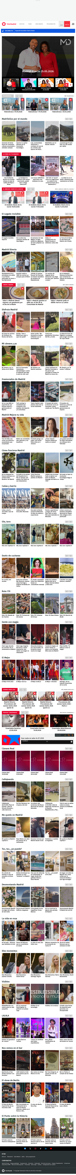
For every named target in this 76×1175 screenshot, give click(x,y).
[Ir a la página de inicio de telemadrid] (9, 24)
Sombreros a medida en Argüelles (52, 827)
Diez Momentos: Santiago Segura (37, 963)
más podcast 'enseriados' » (67, 712)
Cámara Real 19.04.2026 (52, 761)
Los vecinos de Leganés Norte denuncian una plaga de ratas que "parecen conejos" (52, 262)
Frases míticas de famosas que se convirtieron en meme (23, 931)
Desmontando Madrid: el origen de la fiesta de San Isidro (9, 897)
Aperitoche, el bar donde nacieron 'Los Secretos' (9, 1060)
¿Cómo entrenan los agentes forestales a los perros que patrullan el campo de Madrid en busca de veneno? (52, 356)
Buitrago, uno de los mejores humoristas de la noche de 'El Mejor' (66, 670)
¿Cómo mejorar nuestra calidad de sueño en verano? (52, 427)
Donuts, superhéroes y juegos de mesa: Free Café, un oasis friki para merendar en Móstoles (52, 498)
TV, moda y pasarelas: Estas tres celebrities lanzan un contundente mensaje (37, 568)
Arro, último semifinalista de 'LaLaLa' (52, 1028)
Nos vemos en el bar (12, 1048)
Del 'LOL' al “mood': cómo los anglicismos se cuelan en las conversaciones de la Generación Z (52, 166)
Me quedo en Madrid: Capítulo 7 (66, 827)
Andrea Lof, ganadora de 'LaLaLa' (9, 1028)
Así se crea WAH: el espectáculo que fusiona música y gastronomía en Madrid (9, 391)
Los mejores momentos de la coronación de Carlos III (52, 931)
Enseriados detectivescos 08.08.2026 (61, 720)
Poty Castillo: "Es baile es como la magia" (66, 634)
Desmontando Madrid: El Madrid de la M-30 (66, 897)
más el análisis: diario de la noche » (64, 189)
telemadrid (7, 1170)
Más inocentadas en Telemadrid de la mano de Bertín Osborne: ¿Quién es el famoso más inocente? (23, 1092)
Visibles (6, 982)
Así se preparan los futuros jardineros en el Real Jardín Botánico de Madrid (9, 463)
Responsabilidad (14, 1163)
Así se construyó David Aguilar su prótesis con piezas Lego (22, 1008)
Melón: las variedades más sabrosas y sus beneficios (23, 427)
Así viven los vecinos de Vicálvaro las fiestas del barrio (9, 322)
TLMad (30, 24)
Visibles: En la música (52, 994)
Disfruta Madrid (9, 310)
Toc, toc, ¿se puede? (12, 849)
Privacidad (27, 1164)
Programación (51, 24)
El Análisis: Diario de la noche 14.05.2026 (61, 197)
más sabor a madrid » (68, 284)
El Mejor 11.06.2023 (52, 670)
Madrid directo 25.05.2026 (38, 56)
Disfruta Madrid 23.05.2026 (63, 82)
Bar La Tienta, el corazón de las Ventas (66, 1060)
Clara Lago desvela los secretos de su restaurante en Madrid (9, 634)
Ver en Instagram (35, 1148)
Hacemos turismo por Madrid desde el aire (37, 827)
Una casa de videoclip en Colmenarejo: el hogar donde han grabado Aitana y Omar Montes (37, 861)
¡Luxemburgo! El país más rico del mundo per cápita (66, 131)
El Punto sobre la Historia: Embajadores (9, 1128)
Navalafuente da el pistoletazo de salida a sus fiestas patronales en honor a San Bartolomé (9, 262)
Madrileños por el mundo (14, 119)
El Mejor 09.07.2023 (9, 670)
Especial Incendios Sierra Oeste (25, 30)
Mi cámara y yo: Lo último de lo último (9, 356)
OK (47, 741)
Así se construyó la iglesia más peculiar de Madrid (52, 897)
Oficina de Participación (17, 1164)
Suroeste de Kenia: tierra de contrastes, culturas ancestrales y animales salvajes (9, 131)
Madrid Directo (9, 249)
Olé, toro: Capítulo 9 (23, 534)
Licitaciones (67, 1163)
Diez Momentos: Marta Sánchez (52, 963)
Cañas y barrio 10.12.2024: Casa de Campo (9, 498)
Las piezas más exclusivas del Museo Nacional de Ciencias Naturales (37, 791)
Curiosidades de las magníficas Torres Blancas (37, 910)
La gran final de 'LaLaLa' (23, 1028)
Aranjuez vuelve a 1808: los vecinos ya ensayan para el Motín (23, 262)
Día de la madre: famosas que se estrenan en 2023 (66, 931)
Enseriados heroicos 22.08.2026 (13, 720)
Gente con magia (10, 622)
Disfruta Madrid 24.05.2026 (46, 82)
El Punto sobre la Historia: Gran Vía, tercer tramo (52, 1128)
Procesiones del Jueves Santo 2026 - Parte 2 (64, 696)
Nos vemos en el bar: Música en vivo (37, 1060)
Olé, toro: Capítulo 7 (52, 534)
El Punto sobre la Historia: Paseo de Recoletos (23, 1128)
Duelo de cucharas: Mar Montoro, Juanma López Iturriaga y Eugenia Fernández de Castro (23, 568)
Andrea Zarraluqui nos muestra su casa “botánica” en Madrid (23, 861)
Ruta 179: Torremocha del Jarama (23, 603)
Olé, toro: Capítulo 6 (66, 534)
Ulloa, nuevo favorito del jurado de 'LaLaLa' (66, 1028)
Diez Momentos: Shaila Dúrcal (23, 963)
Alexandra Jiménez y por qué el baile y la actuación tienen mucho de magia (37, 634)
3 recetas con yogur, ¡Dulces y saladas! (66, 568)
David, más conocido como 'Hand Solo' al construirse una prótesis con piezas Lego (23, 994)
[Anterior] (17, 96)
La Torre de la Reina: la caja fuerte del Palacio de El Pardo (66, 226)
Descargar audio (65, 735)
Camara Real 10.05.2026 (9, 761)
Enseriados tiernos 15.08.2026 (37, 720)
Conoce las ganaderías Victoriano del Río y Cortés (52, 322)
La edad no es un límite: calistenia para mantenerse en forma (66, 166)
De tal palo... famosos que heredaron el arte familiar (9, 931)
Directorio (30, 1163)
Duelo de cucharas (11, 556)
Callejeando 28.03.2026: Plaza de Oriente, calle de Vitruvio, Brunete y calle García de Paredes (9, 791)
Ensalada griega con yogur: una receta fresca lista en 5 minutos (37, 427)
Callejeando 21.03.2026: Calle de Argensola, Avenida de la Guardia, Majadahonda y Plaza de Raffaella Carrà (52, 791)
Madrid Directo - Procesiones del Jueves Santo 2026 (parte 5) (28, 696)
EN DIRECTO (9, 31)
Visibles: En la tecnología (37, 994)
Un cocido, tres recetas (9, 568)
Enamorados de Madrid (13, 379)
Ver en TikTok (40, 1149)
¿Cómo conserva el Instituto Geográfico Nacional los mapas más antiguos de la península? (66, 498)
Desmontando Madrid (13, 885)
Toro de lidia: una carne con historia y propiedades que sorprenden (9, 427)
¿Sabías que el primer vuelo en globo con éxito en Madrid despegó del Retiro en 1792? (52, 463)
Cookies (40, 1164)
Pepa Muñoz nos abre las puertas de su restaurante (23, 827)
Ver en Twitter (30, 1149)
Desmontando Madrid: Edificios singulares (23, 897)
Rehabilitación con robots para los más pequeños (8, 1007)
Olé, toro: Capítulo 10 (9, 534)
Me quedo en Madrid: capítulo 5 (9, 827)
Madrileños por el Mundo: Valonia (50, 143)
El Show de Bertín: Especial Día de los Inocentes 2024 (9, 1092)
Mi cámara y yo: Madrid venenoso (37, 356)
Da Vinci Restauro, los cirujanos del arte (23, 791)
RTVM (4, 1154)
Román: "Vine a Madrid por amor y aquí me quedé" (23, 322)
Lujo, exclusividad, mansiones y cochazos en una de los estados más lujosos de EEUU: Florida (37, 131)
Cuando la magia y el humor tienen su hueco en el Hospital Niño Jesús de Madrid (52, 634)
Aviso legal (33, 1164)
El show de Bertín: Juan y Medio (66, 1092)
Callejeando (8, 779)
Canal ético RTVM (6, 1164)
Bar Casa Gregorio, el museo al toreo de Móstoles (52, 1060)
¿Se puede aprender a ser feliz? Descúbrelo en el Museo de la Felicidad (66, 427)
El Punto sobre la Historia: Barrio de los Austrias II (37, 1128)
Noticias (21, 24)
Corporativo (6, 1160)
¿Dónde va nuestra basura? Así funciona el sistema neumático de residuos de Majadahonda (37, 262)
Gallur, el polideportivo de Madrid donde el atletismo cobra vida (52, 226)
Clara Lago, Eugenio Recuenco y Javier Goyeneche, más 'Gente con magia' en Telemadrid (23, 634)
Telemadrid (10, 1156)
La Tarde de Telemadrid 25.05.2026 (29, 82)
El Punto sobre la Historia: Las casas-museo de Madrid (66, 1128)
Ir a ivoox (72, 735)
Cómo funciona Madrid (13, 450)
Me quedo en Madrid (12, 815)
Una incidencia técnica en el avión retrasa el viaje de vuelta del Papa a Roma (9, 166)
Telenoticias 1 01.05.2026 (37, 104)
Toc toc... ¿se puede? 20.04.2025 (52, 861)
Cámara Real (8, 749)
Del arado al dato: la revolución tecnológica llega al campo (66, 463)
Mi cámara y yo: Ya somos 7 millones (66, 356)
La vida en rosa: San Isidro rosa (37, 931)
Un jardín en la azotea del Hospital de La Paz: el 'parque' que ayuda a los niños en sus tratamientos (23, 463)
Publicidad (37, 1163)
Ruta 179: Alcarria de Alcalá (66, 603)
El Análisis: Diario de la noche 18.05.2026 (13, 197)
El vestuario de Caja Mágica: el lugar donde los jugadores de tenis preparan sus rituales (37, 226)
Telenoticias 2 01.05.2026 (13, 104)
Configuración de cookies (49, 1164)
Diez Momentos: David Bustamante (66, 963)
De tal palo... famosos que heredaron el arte (8, 943)
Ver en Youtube (51, 1148)
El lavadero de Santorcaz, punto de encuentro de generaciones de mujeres (66, 391)
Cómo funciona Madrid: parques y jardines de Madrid (37, 463)
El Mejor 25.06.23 (37, 670)
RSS (69, 735)
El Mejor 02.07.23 (23, 670)
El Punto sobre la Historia (14, 1116)
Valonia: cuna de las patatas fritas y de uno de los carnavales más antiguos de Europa (52, 131)
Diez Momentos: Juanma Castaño (9, 963)
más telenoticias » (69, 96)
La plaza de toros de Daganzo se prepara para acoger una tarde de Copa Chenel (66, 322)
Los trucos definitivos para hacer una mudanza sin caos (37, 166)
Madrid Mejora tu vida (13, 415)
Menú (73, 24)
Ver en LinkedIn (45, 1148)
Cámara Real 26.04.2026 (37, 761)
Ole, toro (6, 522)
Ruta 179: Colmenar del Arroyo (37, 603)
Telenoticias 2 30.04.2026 (61, 104)
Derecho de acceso (46, 1163)
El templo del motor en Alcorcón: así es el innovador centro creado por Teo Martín (52, 391)
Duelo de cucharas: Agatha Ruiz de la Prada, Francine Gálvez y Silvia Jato (52, 568)
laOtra (23, 1156)
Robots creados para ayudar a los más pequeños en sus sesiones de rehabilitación (9, 994)
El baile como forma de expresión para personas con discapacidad (66, 1008)
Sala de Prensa (5, 1163)
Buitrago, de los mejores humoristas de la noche (66, 683)
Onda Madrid (39, 24)
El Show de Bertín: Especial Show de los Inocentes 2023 (52, 1092)
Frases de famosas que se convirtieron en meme (22, 944)
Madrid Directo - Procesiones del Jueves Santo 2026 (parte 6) (10, 696)
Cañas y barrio (9, 486)
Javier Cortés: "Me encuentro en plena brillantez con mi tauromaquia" (37, 322)
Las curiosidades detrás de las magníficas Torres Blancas (37, 897)
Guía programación (30, 1156)
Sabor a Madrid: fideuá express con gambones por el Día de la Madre (13, 293)
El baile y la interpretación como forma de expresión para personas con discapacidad (66, 994)
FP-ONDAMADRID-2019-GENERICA (11, 740)
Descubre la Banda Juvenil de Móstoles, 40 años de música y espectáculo (37, 498)
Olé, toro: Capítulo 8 (37, 534)
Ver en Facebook (25, 1149)
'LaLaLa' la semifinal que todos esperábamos (37, 1028)
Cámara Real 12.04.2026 (66, 761)
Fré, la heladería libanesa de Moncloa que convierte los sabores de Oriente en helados (66, 262)
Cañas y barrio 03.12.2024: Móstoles (23, 498)
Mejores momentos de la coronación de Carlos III (52, 944)
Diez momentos (9, 951)
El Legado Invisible (11, 214)
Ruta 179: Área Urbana (52, 603)
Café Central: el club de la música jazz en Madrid (22, 1073)
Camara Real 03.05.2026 (23, 761)
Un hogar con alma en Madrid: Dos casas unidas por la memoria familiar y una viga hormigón (66, 861)
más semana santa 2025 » (67, 689)
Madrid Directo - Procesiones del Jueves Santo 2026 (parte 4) (46, 696)
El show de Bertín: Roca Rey (37, 1092)
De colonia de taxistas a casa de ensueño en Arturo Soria (9, 861)
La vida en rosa (9, 918)
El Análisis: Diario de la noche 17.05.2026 (37, 197)
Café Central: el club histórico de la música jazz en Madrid (23, 1060)
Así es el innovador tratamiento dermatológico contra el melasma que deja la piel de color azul (23, 356)
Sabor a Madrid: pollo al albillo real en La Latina (61, 293)
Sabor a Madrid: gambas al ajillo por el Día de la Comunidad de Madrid (37, 293)
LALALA (5, 1016)
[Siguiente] (21, 96)
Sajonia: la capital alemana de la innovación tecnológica (23, 131)
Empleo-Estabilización (57, 1163)
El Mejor (6, 658)
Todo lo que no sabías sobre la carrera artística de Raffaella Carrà (66, 791)
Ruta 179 (6, 591)
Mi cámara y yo (9, 344)
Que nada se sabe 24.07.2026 (32, 738)
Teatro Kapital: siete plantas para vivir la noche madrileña (37, 391)
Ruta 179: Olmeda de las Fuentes (9, 603)
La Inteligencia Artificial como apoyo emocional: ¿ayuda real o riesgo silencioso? (23, 166)
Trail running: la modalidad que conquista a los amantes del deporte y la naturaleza (23, 391)
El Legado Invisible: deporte (9, 226)
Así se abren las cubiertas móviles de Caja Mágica (23, 226)
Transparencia (23, 1163)
